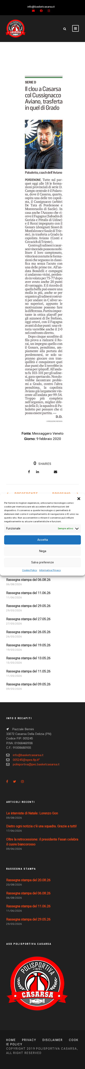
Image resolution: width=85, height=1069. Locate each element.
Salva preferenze (42, 562)
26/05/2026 (14, 636)
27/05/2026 (14, 623)
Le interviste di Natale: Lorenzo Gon (32, 813)
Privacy (29, 1040)
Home (11, 1040)
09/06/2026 (14, 848)
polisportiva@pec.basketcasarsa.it (36, 764)
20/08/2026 (14, 884)
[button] (79, 499)
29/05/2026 (14, 610)
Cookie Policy (29, 570)
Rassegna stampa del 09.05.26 (28, 684)
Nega (42, 551)
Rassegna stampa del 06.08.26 (28, 580)
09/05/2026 (14, 688)
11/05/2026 (14, 675)
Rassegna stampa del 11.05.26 (28, 671)
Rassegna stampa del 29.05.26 (28, 606)
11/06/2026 (14, 597)
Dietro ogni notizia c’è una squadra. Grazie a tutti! (41, 826)
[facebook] (41, 10)
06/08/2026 (14, 584)
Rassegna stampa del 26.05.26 (28, 632)
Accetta (42, 540)
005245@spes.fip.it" (26, 760)
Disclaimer (52, 1040)
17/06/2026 (14, 830)
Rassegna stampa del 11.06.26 (28, 593)
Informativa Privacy (50, 570)
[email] (33, 10)
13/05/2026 (14, 662)
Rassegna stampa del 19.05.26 (28, 645)
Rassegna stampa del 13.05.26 (28, 658)
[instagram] (49, 10)
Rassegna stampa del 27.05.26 (28, 619)
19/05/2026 (14, 649)
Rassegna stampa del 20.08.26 (28, 880)
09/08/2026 (14, 817)
